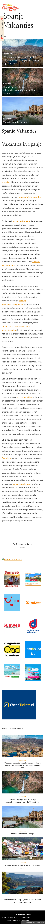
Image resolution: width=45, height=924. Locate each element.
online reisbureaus (21, 221)
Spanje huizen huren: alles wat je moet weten (22, 866)
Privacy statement (9, 917)
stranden (6, 182)
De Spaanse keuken (22, 484)
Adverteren (25, 917)
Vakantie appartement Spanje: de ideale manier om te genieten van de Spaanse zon (21, 60)
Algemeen (8, 54)
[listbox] (22, 82)
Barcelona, (6, 458)
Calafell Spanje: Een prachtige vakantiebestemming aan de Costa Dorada (20, 90)
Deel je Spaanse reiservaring (17, 920)
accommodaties (24, 397)
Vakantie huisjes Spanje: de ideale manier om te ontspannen (22, 901)
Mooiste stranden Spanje (15, 122)
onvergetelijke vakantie (30, 197)
